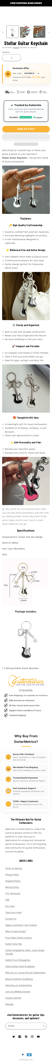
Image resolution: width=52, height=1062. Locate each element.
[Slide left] (3, 32)
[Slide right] (49, 32)
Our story (10, 906)
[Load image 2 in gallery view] (26, 32)
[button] (26, 137)
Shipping (16, 47)
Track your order (13, 912)
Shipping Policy (12, 881)
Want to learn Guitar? (15, 931)
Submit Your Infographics (18, 960)
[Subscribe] (43, 1026)
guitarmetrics (28, 1059)
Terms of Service (13, 868)
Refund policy (12, 887)
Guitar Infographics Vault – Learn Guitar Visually (24, 952)
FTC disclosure (12, 893)
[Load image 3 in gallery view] (39, 32)
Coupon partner (13, 998)
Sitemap (9, 1004)
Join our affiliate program (17, 991)
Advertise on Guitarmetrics (18, 985)
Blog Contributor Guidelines (19, 979)
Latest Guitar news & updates (20, 966)
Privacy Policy (12, 874)
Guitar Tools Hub (13, 944)
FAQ (7, 900)
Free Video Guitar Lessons (18, 938)
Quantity (6, 52)
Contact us (10, 919)
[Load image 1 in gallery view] (13, 32)
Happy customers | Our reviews (21, 925)
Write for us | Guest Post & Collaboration (25, 972)
